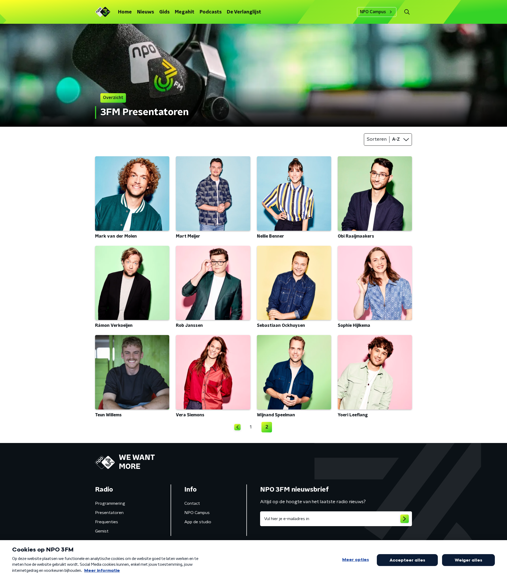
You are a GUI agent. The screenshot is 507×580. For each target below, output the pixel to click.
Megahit (184, 12)
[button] (407, 12)
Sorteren (377, 139)
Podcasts (211, 12)
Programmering (110, 503)
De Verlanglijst (244, 12)
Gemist (102, 531)
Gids (164, 12)
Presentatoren (109, 513)
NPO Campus (373, 12)
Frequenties (106, 522)
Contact (192, 503)
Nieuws (145, 12)
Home (125, 12)
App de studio (197, 522)
